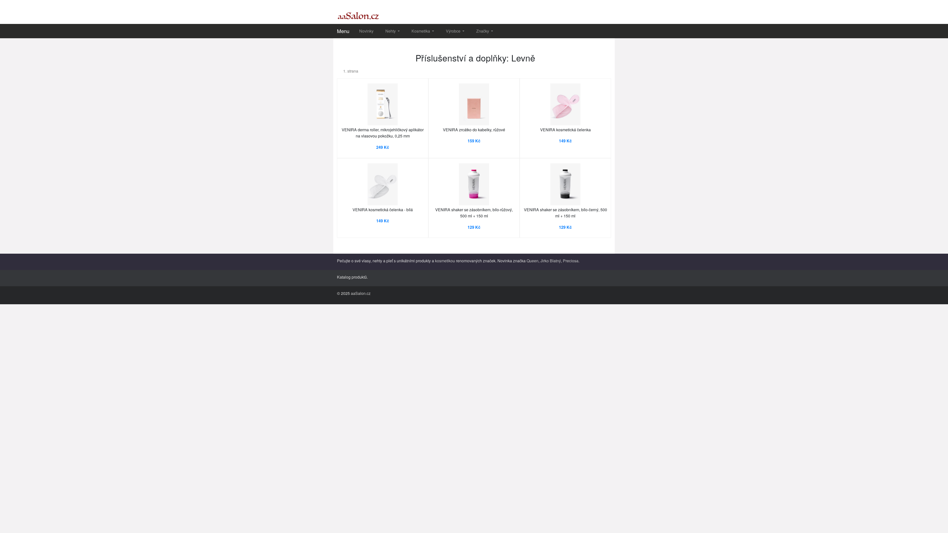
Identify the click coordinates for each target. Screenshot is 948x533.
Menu (343, 31)
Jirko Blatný (550, 261)
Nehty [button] (391, 31)
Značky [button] (483, 31)
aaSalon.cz (361, 293)
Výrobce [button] (453, 31)
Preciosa (570, 261)
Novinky (366, 31)
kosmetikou (445, 261)
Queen (532, 261)
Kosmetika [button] (421, 31)
